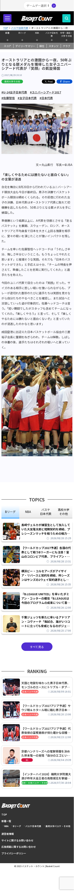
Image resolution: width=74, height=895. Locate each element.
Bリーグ (22, 32)
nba (28, 512)
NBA (37, 32)
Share (66, 81)
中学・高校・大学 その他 (66, 34)
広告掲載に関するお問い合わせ (18, 846)
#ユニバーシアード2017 (45, 92)
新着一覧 (6, 821)
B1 (27, 760)
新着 (7, 32)
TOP (4, 814)
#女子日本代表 (27, 98)
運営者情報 (7, 833)
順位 (41, 46)
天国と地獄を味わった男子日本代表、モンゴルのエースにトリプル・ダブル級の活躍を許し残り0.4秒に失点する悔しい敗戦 (45, 685)
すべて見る (37, 647)
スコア (7, 46)
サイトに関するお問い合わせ (17, 840)
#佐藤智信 (8, 98)
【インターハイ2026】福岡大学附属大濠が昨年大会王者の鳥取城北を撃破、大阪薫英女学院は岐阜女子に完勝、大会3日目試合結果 (46, 776)
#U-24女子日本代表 (14, 92)
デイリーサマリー (25, 46)
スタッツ (53, 46)
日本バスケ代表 (30, 691)
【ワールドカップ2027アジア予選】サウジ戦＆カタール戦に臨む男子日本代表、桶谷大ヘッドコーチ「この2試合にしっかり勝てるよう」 (46, 708)
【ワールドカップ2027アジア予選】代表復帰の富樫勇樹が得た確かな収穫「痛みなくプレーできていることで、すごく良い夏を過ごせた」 (46, 730)
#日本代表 (46, 98)
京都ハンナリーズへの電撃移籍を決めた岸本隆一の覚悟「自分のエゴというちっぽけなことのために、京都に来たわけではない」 (45, 753)
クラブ (66, 46)
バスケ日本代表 (52, 34)
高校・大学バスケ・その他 (34, 782)
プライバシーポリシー (13, 853)
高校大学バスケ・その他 (58, 826)
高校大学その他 (12, 81)
